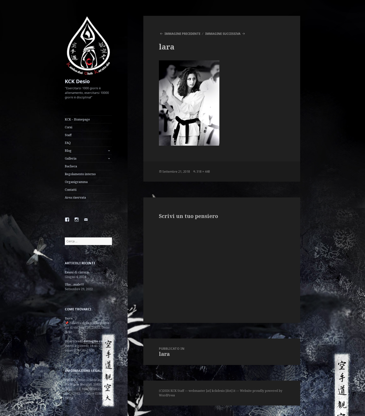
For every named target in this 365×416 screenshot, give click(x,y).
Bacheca (71, 166)
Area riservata (75, 197)
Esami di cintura (77, 272)
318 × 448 (203, 171)
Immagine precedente (182, 34)
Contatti (70, 190)
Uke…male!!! (74, 284)
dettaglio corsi (95, 341)
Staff (68, 135)
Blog (68, 151)
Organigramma (76, 182)
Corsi (68, 127)
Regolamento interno (80, 174)
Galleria (70, 158)
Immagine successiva (222, 34)
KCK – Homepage (77, 119)
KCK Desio (77, 81)
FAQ (68, 143)
